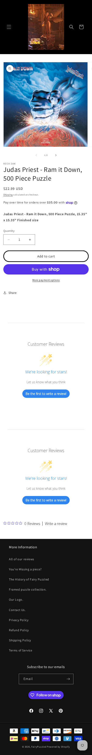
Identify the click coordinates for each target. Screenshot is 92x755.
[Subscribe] (68, 679)
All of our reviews (21, 559)
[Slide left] (36, 155)
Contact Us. (17, 610)
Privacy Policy (18, 620)
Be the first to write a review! (46, 394)
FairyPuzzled (38, 746)
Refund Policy (19, 630)
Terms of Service (20, 650)
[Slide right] (56, 155)
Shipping (8, 194)
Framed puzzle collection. (27, 589)
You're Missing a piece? (25, 569)
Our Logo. (16, 600)
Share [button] (12, 293)
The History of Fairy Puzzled (29, 579)
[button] (9, 27)
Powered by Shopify (58, 746)
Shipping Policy (20, 640)
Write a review (56, 524)
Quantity (9, 231)
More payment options (46, 280)
